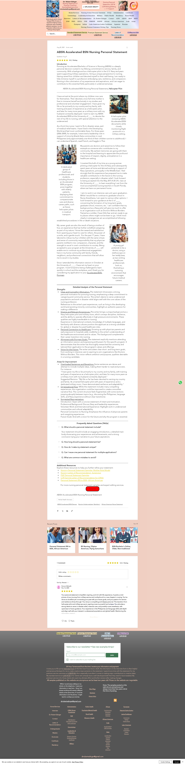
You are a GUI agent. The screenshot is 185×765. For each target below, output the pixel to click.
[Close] (183, 761)
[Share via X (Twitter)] (62, 511)
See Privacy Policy (77, 762)
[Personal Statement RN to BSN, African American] (61, 535)
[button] (90, 7)
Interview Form (69, 669)
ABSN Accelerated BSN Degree (67, 504)
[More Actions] (127, 587)
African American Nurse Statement (112, 504)
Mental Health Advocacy (65, 499)
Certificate (71, 740)
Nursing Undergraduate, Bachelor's (89, 504)
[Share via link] (72, 511)
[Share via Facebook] (58, 511)
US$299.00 (72, 673)
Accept (177, 762)
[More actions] (127, 47)
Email (69, 651)
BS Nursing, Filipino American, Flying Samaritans (92, 547)
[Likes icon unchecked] (62, 621)
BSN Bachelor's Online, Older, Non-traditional (121, 547)
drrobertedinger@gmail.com (71, 701)
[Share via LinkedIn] (67, 511)
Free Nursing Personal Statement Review (90, 2)
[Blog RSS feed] (115, 700)
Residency (55, 745)
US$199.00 (67, 676)
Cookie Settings (165, 762)
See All (136, 524)
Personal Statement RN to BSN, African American (60, 547)
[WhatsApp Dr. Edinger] (180, 382)
